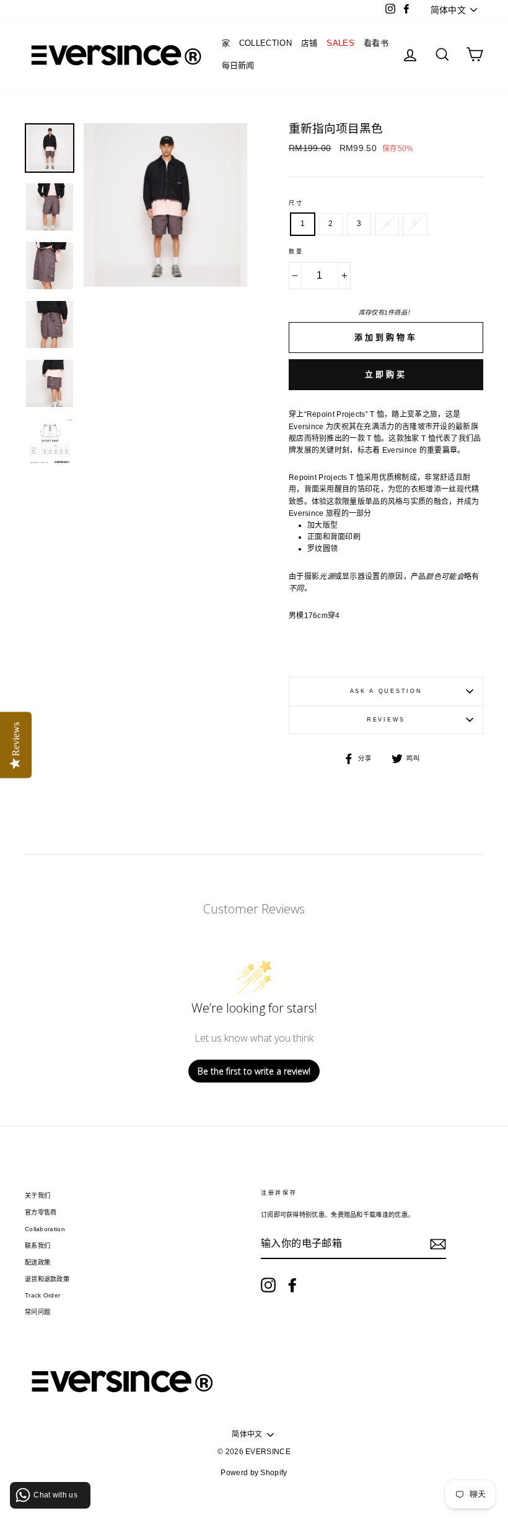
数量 (296, 251)
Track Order (42, 1295)
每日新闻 (238, 65)
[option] (165, 299)
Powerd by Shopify (254, 1472)
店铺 (309, 43)
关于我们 (37, 1195)
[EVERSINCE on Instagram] (268, 1285)
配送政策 (37, 1262)
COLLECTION (265, 43)
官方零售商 (41, 1212)
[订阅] (438, 1244)
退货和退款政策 (47, 1279)
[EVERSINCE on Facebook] (292, 1285)
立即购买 (386, 374)
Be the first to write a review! (254, 1071)
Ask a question (386, 691)
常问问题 (37, 1312)
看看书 (376, 43)
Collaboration (45, 1229)
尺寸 (296, 203)
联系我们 (37, 1245)
